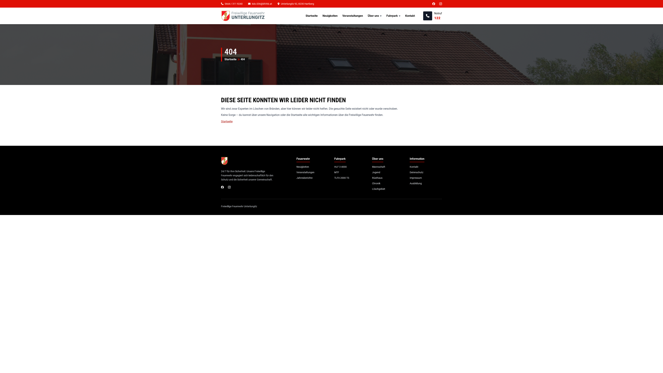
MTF (336, 172)
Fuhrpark (392, 15)
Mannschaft (378, 166)
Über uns (373, 15)
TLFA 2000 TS (341, 177)
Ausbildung (416, 183)
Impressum (416, 177)
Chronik (376, 183)
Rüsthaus (377, 177)
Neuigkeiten (330, 15)
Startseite (312, 15)
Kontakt (410, 15)
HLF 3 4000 (340, 166)
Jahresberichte (304, 177)
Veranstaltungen (352, 15)
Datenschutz (416, 172)
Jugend (376, 172)
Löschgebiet (378, 189)
